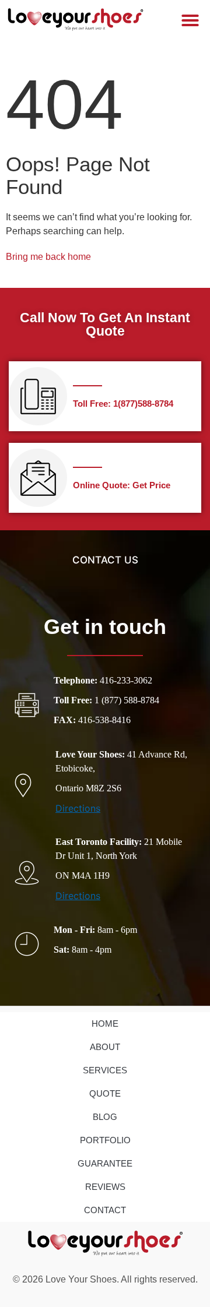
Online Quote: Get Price (121, 485)
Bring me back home (48, 257)
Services (105, 1070)
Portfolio (105, 1140)
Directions (77, 808)
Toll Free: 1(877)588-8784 (123, 403)
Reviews (105, 1187)
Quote (105, 1093)
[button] (190, 20)
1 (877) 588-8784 (126, 700)
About (105, 1047)
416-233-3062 (126, 680)
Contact (105, 1210)
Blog (105, 1117)
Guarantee (105, 1163)
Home (105, 1023)
